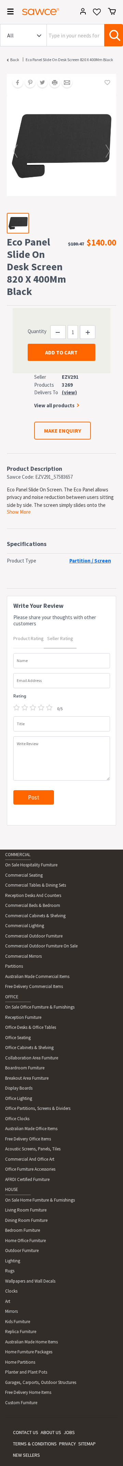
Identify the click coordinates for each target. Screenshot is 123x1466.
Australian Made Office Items (31, 1129)
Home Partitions (20, 1362)
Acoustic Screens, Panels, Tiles (32, 1149)
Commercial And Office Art (29, 1159)
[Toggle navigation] (8, 13)
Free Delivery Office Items (28, 1139)
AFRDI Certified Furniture (27, 1179)
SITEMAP (87, 1444)
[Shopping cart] (112, 11)
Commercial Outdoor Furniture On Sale (41, 946)
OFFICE (11, 997)
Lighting (12, 1261)
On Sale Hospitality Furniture (31, 865)
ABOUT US (51, 1432)
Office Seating (18, 1038)
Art (7, 1301)
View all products (54, 405)
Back (14, 59)
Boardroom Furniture (24, 1068)
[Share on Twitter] (40, 83)
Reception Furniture (23, 1017)
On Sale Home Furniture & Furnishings (40, 1200)
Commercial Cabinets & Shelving (35, 916)
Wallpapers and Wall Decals (30, 1281)
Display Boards (18, 1088)
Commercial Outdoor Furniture (34, 936)
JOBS (69, 1432)
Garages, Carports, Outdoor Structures (40, 1382)
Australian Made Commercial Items (37, 976)
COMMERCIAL (17, 854)
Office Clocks (17, 1119)
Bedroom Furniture (22, 1230)
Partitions (14, 966)
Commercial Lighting (24, 926)
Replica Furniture (20, 1331)
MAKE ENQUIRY (62, 430)
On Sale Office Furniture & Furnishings (39, 1007)
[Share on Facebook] (15, 83)
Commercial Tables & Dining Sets (35, 885)
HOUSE (11, 1189)
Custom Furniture (21, 1403)
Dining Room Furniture (26, 1220)
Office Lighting (18, 1098)
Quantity (37, 331)
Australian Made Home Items (31, 1342)
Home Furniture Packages (28, 1352)
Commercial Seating (24, 875)
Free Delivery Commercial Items (34, 986)
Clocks (11, 1291)
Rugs (9, 1271)
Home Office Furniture (25, 1240)
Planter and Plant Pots (26, 1372)
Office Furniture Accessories (30, 1169)
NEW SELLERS (26, 1455)
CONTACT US (25, 1432)
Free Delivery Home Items (28, 1392)
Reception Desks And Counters (33, 895)
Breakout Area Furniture (27, 1078)
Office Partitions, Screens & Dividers (37, 1108)
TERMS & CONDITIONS (35, 1444)
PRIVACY (67, 1444)
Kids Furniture (17, 1322)
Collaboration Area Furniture (31, 1058)
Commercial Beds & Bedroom (32, 905)
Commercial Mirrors (23, 956)
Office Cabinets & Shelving (29, 1047)
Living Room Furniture (25, 1210)
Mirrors (11, 1311)
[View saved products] (97, 14)
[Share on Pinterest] (28, 83)
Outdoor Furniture (22, 1250)
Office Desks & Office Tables (30, 1027)
